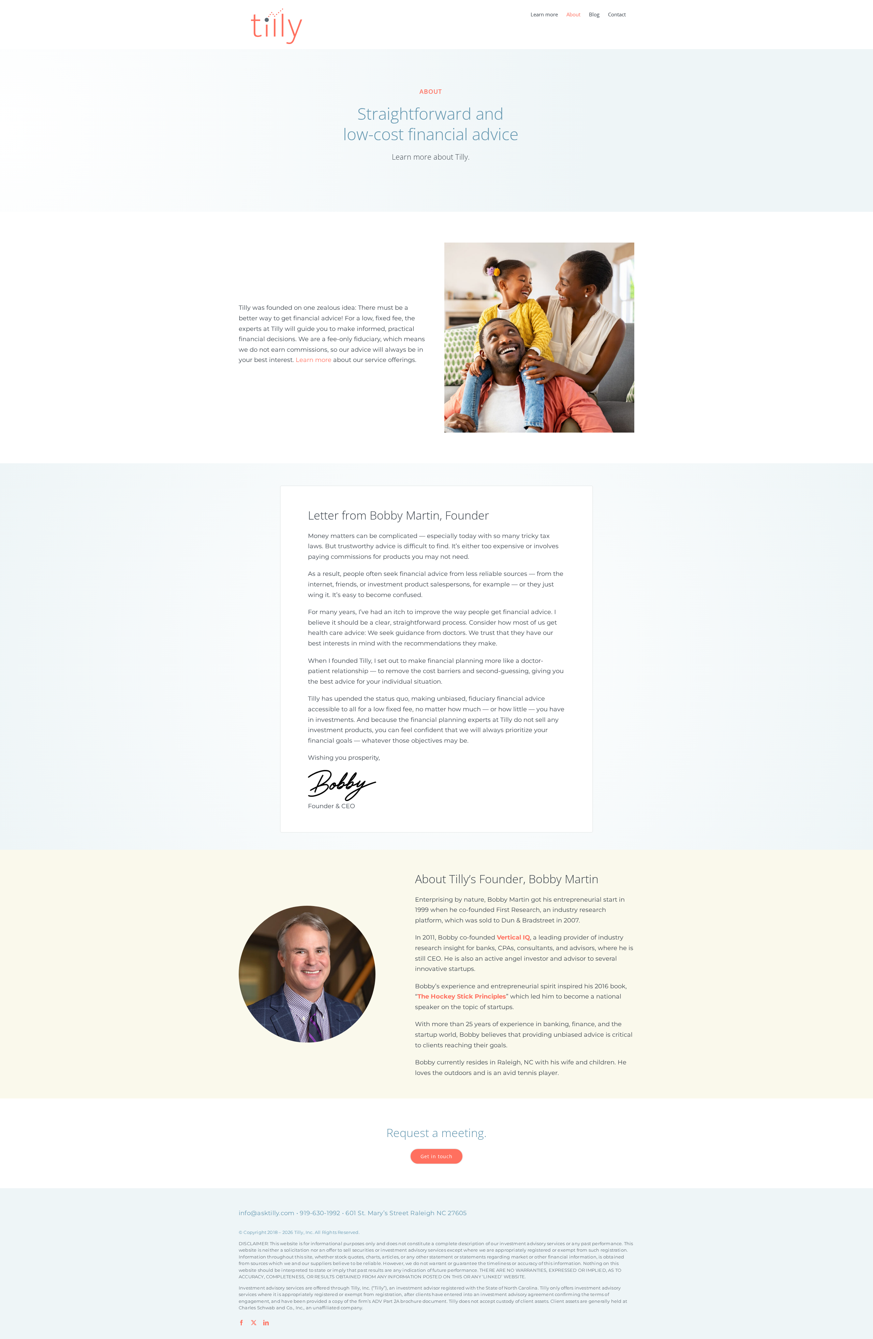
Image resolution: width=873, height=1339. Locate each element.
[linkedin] (266, 1322)
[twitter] (253, 1322)
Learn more (313, 360)
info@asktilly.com (267, 1213)
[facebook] (241, 1322)
